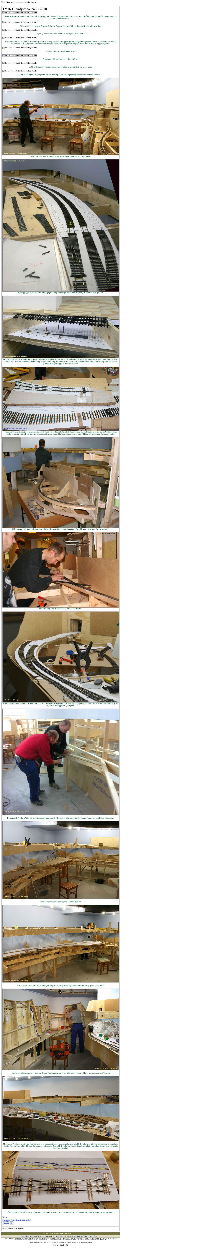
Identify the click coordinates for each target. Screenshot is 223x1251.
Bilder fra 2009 (7, 1222)
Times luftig (88, 1236)
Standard (59, 1236)
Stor (95, 1236)
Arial (73, 1236)
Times (79, 1236)
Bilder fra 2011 (7, 1224)
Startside (24, 1236)
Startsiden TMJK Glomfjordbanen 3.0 (16, 1220)
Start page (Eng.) (36, 1236)
